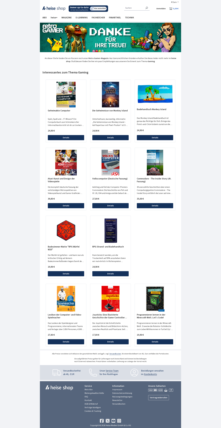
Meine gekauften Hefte (94, 393)
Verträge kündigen (93, 407)
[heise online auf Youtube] (113, 421)
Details (66, 137)
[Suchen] (147, 8)
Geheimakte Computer (59, 110)
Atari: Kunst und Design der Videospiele (61, 180)
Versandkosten (115, 354)
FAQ (86, 396)
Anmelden (161, 8)
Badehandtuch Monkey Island (151, 109)
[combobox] (134, 8)
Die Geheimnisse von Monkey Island (110, 110)
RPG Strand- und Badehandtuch (108, 246)
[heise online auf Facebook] (102, 421)
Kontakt (88, 400)
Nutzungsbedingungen (122, 396)
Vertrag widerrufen (158, 397)
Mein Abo (89, 389)
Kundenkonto (150, 374)
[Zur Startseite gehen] (54, 8)
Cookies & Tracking (93, 411)
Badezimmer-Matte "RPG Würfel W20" (64, 248)
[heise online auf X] (107, 421)
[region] (110, 111)
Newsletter (117, 400)
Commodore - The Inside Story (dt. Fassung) (154, 180)
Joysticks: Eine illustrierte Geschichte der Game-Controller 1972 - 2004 (108, 316)
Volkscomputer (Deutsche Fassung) (110, 178)
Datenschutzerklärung (122, 393)
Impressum (117, 389)
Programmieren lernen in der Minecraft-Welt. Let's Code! (151, 316)
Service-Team (112, 370)
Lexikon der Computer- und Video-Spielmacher (65, 316)
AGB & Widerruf (91, 403)
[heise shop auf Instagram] (119, 421)
